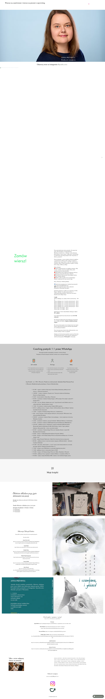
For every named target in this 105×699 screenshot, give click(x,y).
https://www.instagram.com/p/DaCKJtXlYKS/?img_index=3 (56, 631)
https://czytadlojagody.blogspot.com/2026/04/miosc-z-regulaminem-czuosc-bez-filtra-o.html (55, 623)
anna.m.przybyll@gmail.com (62, 285)
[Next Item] (102, 157)
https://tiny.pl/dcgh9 (17, 509)
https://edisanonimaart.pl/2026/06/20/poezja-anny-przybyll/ (54, 628)
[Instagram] (52, 684)
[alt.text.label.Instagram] (88, 4)
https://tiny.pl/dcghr (17, 511)
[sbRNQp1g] (52, 690)
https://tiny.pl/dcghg (17, 510)
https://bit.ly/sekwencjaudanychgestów (30, 534)
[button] (78, 9)
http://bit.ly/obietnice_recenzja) (47, 404)
